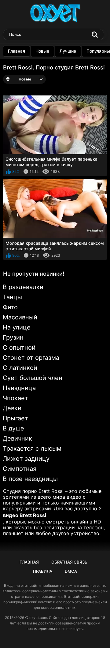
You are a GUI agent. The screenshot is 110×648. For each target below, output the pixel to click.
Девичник (17, 438)
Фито (10, 307)
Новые (42, 51)
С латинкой (20, 367)
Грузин (13, 337)
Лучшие (68, 51)
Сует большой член (32, 378)
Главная (16, 51)
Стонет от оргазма (31, 357)
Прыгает (15, 418)
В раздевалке (23, 287)
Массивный (20, 317)
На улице (17, 327)
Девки (12, 408)
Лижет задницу (26, 458)
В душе (13, 428)
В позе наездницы (30, 478)
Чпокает (15, 398)
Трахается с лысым (32, 448)
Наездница (19, 388)
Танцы (12, 297)
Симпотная (19, 468)
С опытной (19, 347)
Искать (95, 34)
